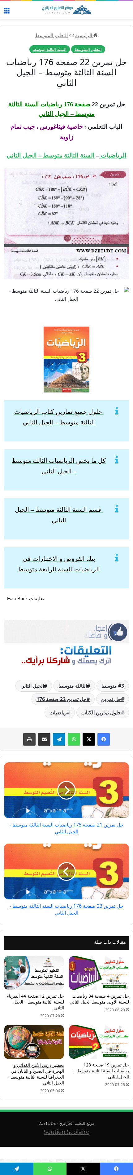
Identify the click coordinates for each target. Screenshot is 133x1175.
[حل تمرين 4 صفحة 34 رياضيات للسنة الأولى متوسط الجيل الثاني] (99, 973)
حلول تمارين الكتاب (101, 712)
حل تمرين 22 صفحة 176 (61, 699)
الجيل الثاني (32, 685)
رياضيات (58, 712)
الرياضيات (113, 155)
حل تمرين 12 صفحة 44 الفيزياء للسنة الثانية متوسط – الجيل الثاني (35, 1002)
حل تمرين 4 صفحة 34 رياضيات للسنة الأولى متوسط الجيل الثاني (99, 999)
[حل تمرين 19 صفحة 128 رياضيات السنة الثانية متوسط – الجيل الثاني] (99, 1042)
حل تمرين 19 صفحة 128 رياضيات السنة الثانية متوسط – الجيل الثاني (101, 1071)
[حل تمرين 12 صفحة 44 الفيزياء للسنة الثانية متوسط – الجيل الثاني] (34, 973)
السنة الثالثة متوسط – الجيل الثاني (50, 155)
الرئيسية (84, 35)
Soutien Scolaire (66, 1132)
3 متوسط (112, 685)
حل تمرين (111, 699)
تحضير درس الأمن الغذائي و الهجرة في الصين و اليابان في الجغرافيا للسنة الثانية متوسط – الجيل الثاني (35, 1074)
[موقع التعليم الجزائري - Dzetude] (66, 10)
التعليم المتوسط (51, 35)
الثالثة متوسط (72, 685)
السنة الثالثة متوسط (49, 49)
